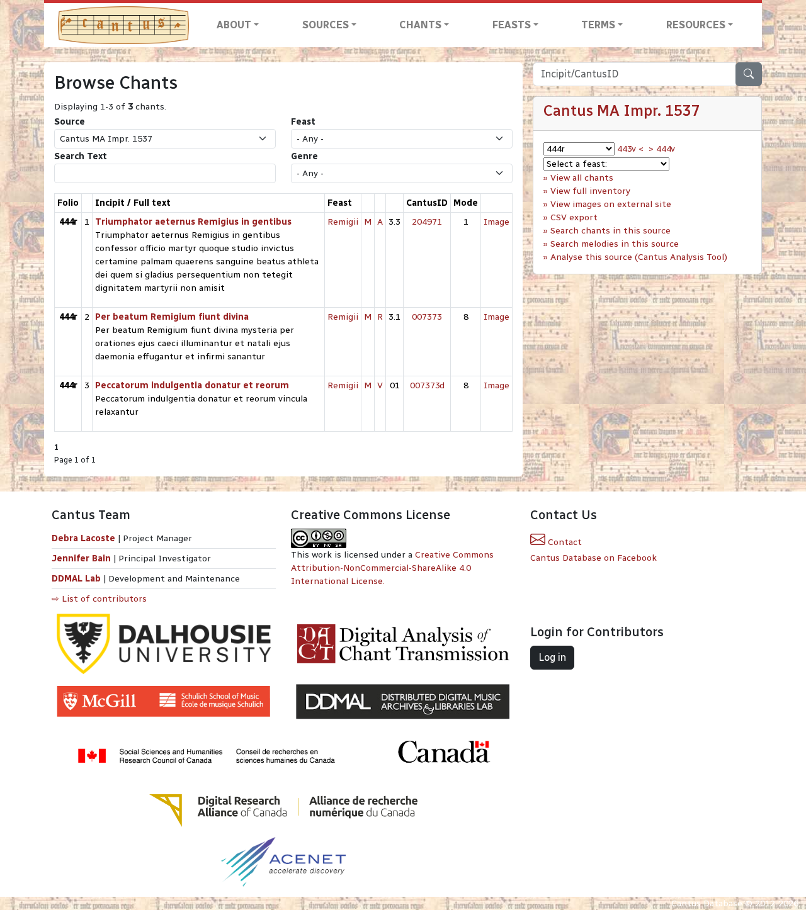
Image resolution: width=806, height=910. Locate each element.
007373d (427, 385)
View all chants (581, 177)
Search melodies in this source (614, 244)
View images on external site (610, 204)
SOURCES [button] (325, 25)
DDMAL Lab (76, 578)
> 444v (662, 148)
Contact (563, 542)
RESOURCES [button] (695, 25)
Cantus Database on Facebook (593, 558)
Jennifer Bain (82, 558)
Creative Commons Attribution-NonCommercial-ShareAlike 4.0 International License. (392, 568)
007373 (427, 317)
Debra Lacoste (83, 538)
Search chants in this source (610, 230)
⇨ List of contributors (99, 598)
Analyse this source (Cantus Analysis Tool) (638, 257)
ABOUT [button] (234, 25)
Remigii (342, 221)
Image (496, 221)
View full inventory (590, 191)
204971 (427, 221)
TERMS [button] (598, 25)
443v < (630, 148)
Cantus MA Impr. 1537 (621, 110)
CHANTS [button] (420, 25)
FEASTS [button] (511, 25)
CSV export (574, 217)
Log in (552, 657)
